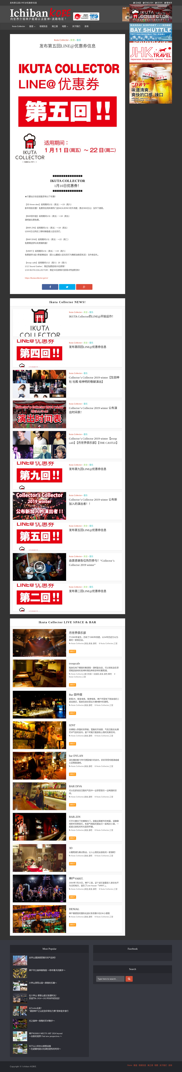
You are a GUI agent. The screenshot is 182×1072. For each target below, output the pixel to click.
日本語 (138, 3)
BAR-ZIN (74, 816)
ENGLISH (148, 3)
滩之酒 (55, 26)
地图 (156, 1065)
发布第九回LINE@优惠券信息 (87, 469)
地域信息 (43, 26)
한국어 (159, 3)
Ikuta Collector (18, 26)
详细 (71, 651)
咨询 (86, 26)
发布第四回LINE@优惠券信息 (87, 347)
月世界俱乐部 (77, 632)
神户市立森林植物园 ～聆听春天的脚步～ (47, 970)
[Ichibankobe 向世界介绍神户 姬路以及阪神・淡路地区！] (55, 14)
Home (129, 1065)
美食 (72, 40)
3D (70, 848)
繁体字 (169, 3)
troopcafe (74, 663)
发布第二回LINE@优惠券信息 (87, 591)
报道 (31, 26)
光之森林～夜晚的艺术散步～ (42, 1021)
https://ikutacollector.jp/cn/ (36, 278)
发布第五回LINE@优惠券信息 (87, 530)
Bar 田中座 (75, 694)
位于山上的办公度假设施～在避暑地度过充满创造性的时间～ (45, 1047)
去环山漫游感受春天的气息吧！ (43, 958)
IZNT (72, 725)
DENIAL (74, 909)
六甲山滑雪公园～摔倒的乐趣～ (43, 983)
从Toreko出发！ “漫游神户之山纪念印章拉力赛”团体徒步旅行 (49, 1009)
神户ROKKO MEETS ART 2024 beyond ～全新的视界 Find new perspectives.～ (45, 1034)
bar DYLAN (76, 755)
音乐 (78, 40)
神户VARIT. (76, 878)
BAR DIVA (75, 786)
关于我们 (76, 26)
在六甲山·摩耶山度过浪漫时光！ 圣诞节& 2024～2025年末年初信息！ (45, 996)
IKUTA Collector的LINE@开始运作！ (92, 316)
